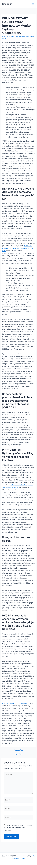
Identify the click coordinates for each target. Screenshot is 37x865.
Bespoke (7, 3)
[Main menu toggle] (33, 4)
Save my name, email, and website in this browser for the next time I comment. (18, 827)
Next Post (18, 754)
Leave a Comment (8, 37)
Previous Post (18, 750)
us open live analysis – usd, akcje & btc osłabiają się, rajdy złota (18, 248)
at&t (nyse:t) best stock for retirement (15, 703)
